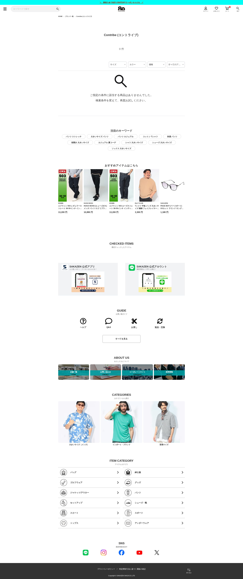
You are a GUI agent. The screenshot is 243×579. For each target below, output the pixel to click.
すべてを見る (121, 339)
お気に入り (216, 11)
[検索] (57, 9)
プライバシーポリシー (106, 569)
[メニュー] (5, 9)
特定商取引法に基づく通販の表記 (132, 569)
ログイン (205, 11)
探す (238, 11)
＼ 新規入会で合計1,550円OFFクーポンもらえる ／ (121, 2)
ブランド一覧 (69, 16)
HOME (60, 16)
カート (227, 11)
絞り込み (188, 572)
